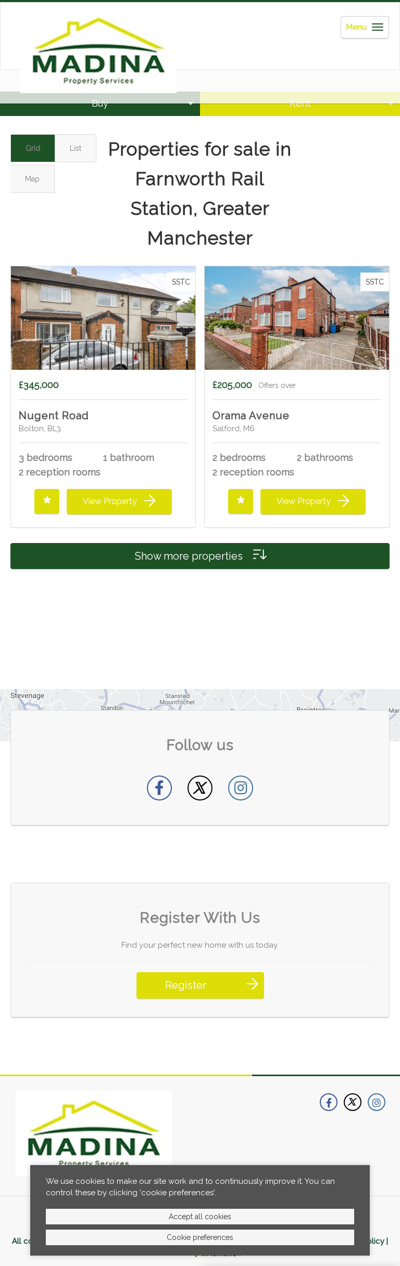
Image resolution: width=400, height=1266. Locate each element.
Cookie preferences (200, 1237)
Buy (100, 103)
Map (32, 179)
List (75, 148)
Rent (300, 103)
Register (185, 985)
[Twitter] (200, 788)
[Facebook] (159, 788)
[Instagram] (240, 788)
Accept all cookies (200, 1216)
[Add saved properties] (46, 501)
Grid (33, 148)
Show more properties (190, 556)
